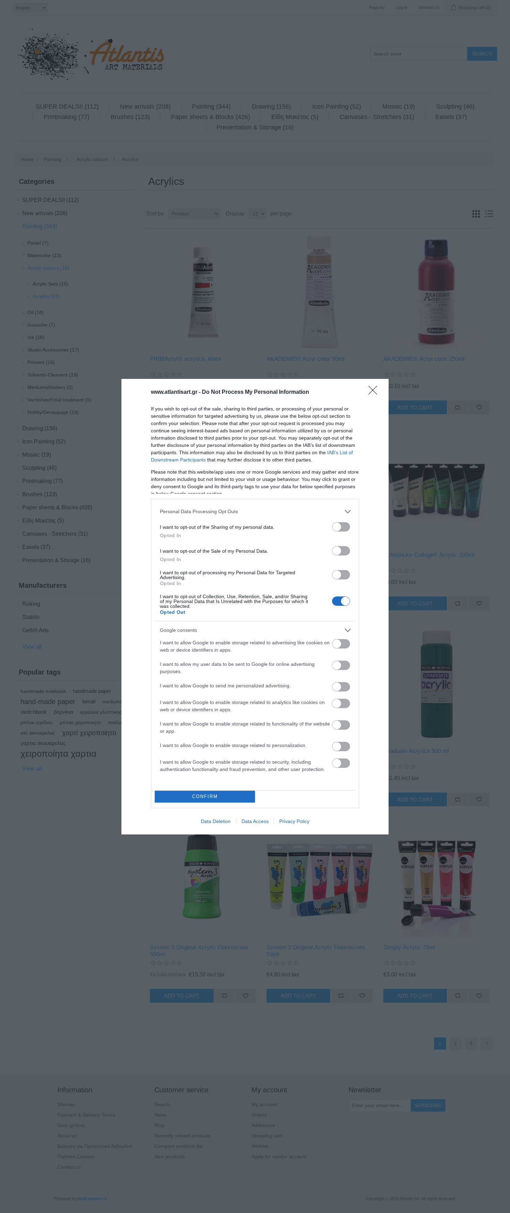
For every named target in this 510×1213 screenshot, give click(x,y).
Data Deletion (216, 821)
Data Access (255, 821)
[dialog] (255, 606)
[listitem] (255, 511)
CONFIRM (205, 796)
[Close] (375, 392)
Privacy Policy (294, 821)
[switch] (341, 527)
